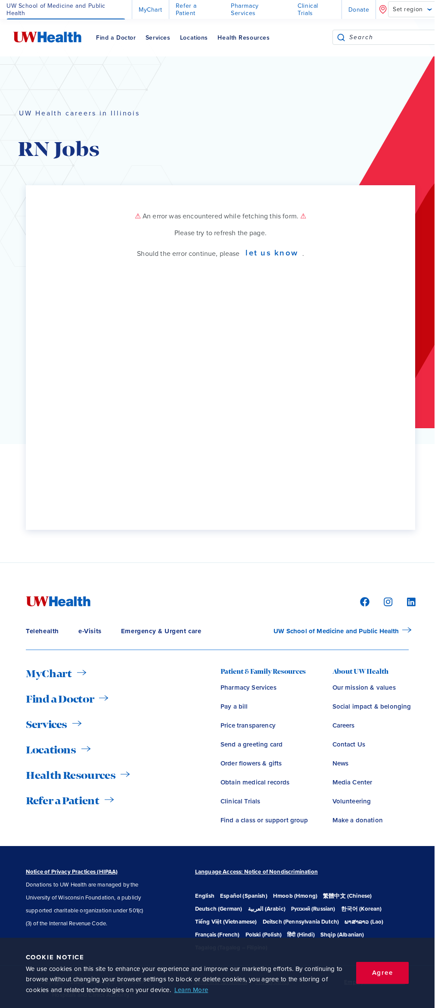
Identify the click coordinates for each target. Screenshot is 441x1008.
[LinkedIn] (406, 601)
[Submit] (341, 37)
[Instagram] (386, 601)
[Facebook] (363, 601)
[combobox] (393, 37)
